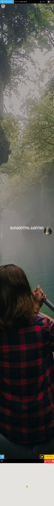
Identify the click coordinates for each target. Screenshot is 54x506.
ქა (50, 1)
